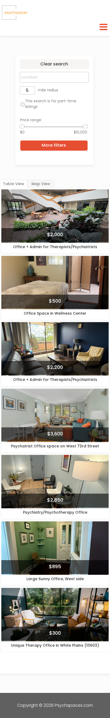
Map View (41, 183)
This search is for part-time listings (50, 103)
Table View (13, 183)
